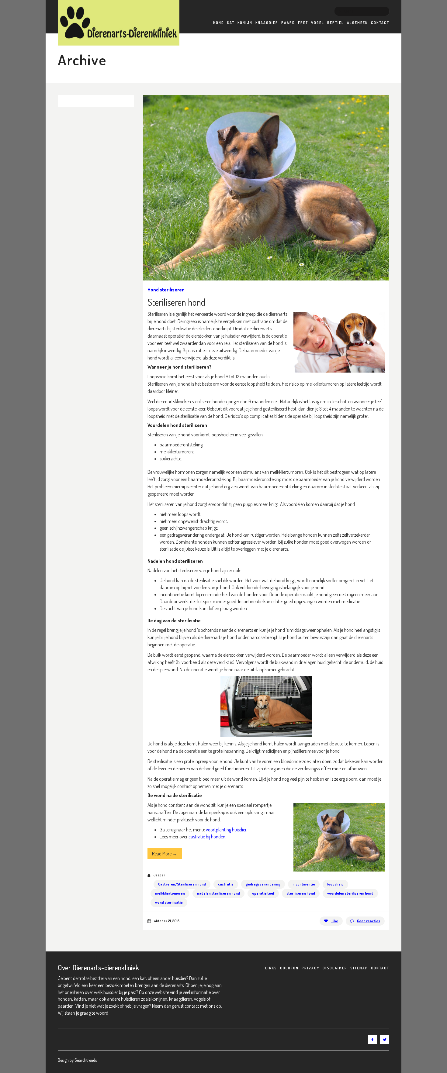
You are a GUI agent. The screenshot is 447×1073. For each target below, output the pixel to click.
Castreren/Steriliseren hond (182, 884)
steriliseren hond (300, 893)
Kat (230, 22)
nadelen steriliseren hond (218, 893)
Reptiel (335, 22)
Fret (303, 22)
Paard (288, 22)
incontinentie (304, 884)
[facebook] (372, 1039)
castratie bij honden (207, 837)
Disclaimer (335, 968)
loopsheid (335, 884)
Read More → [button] (164, 854)
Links (271, 968)
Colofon (289, 968)
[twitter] (384, 1039)
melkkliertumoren (170, 893)
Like (334, 921)
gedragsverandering (263, 884)
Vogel (317, 22)
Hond (218, 22)
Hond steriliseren (166, 290)
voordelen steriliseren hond (350, 893)
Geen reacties (368, 921)
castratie (226, 884)
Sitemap (359, 968)
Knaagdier (266, 22)
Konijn (244, 22)
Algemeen (357, 22)
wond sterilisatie (169, 902)
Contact (380, 22)
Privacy (311, 968)
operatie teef (263, 893)
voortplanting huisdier (226, 830)
